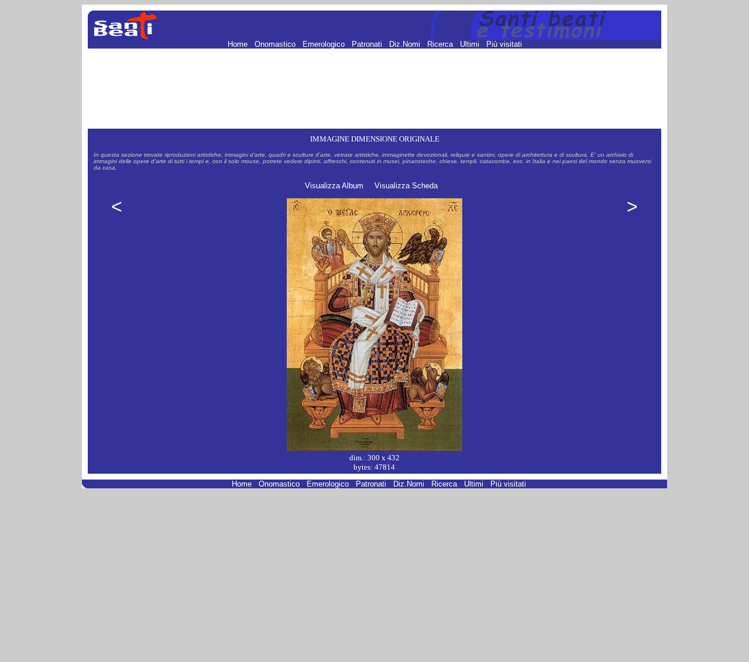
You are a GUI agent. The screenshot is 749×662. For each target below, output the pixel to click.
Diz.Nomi (405, 44)
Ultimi (471, 44)
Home (239, 44)
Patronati (368, 44)
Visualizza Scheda (406, 185)
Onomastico (276, 44)
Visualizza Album (334, 185)
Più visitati (504, 44)
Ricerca (441, 44)
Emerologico (325, 44)
